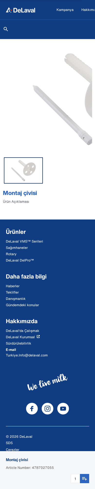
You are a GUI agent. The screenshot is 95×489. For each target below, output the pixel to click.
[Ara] (6, 29)
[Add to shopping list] (84, 478)
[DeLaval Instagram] (47, 408)
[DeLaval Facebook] (32, 408)
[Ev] (20, 10)
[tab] (23, 170)
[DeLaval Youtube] (63, 408)
